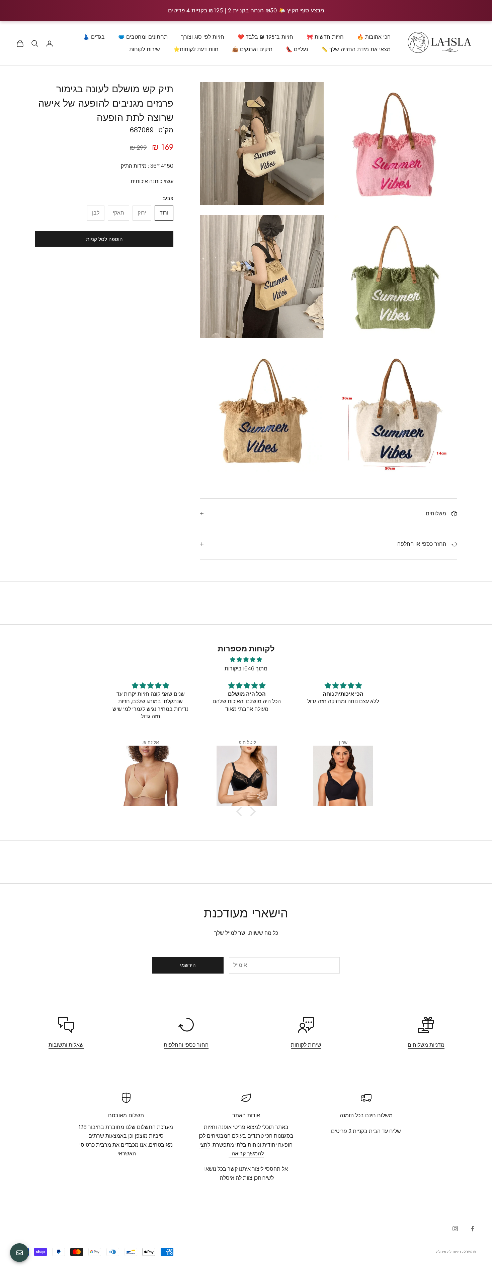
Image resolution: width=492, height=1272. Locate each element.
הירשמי (188, 965)
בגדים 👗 (94, 37)
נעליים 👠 (297, 49)
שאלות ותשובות (66, 1045)
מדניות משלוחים (426, 1045)
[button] (241, 811)
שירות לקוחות (144, 49)
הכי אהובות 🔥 (374, 37)
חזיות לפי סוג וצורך (202, 37)
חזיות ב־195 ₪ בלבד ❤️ (265, 37)
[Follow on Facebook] (472, 1228)
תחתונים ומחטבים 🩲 (143, 37)
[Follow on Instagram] (455, 1228)
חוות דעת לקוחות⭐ (196, 49)
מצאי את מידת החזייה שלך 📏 (356, 49)
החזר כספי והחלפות (186, 1045)
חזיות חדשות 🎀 (325, 37)
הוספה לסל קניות (104, 239)
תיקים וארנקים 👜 (252, 49)
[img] (246, 659)
